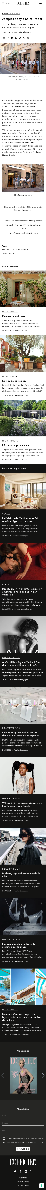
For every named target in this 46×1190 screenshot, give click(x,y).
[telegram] (28, 38)
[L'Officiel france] (23, 3)
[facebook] (8, 38)
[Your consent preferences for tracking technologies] (41, 1185)
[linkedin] (16, 38)
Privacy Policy (37, 1142)
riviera (5, 249)
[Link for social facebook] (20, 1172)
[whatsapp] (24, 38)
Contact (22, 1178)
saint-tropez (8, 253)
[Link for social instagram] (26, 1172)
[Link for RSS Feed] (31, 1171)
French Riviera (11, 13)
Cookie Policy (23, 1186)
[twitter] (20, 38)
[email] (4, 38)
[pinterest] (12, 38)
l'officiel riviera (19, 249)
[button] (41, 181)
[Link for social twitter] (15, 1172)
